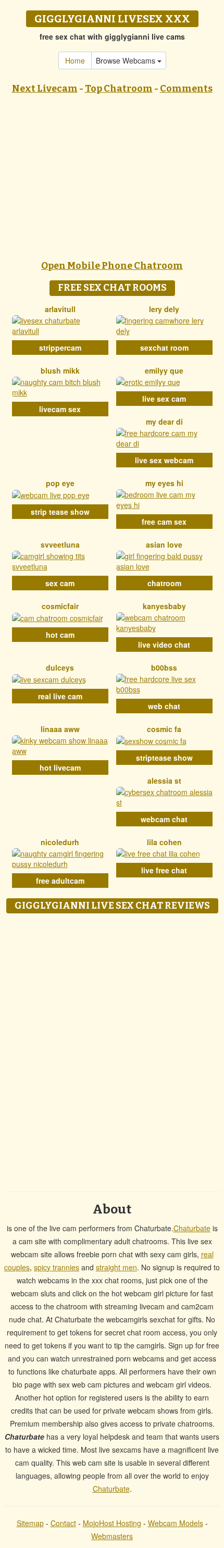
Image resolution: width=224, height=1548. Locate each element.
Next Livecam (45, 88)
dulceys (60, 667)
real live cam (60, 696)
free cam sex (164, 521)
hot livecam (60, 767)
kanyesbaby (164, 606)
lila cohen (164, 842)
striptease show (164, 757)
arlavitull (60, 309)
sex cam (59, 583)
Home (75, 60)
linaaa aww (60, 729)
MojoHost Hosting (112, 1523)
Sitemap (30, 1523)
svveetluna (60, 544)
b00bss (164, 667)
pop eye (60, 483)
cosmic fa (164, 729)
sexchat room (164, 347)
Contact (63, 1523)
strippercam (60, 347)
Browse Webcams (126, 60)
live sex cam (164, 398)
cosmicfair (60, 606)
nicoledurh (60, 842)
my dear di (164, 421)
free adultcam (60, 880)
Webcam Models (175, 1523)
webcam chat (164, 819)
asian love (164, 544)
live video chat (164, 644)
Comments (186, 88)
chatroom (164, 583)
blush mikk (60, 370)
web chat (164, 706)
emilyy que (164, 370)
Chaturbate (191, 1228)
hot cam (60, 634)
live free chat (164, 870)
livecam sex (60, 409)
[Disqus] (112, 1049)
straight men (116, 1267)
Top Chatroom (119, 88)
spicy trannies (56, 1267)
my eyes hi (164, 483)
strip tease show (60, 511)
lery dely (164, 309)
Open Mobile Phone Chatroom (112, 265)
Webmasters (112, 1536)
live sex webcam (164, 460)
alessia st (164, 780)
